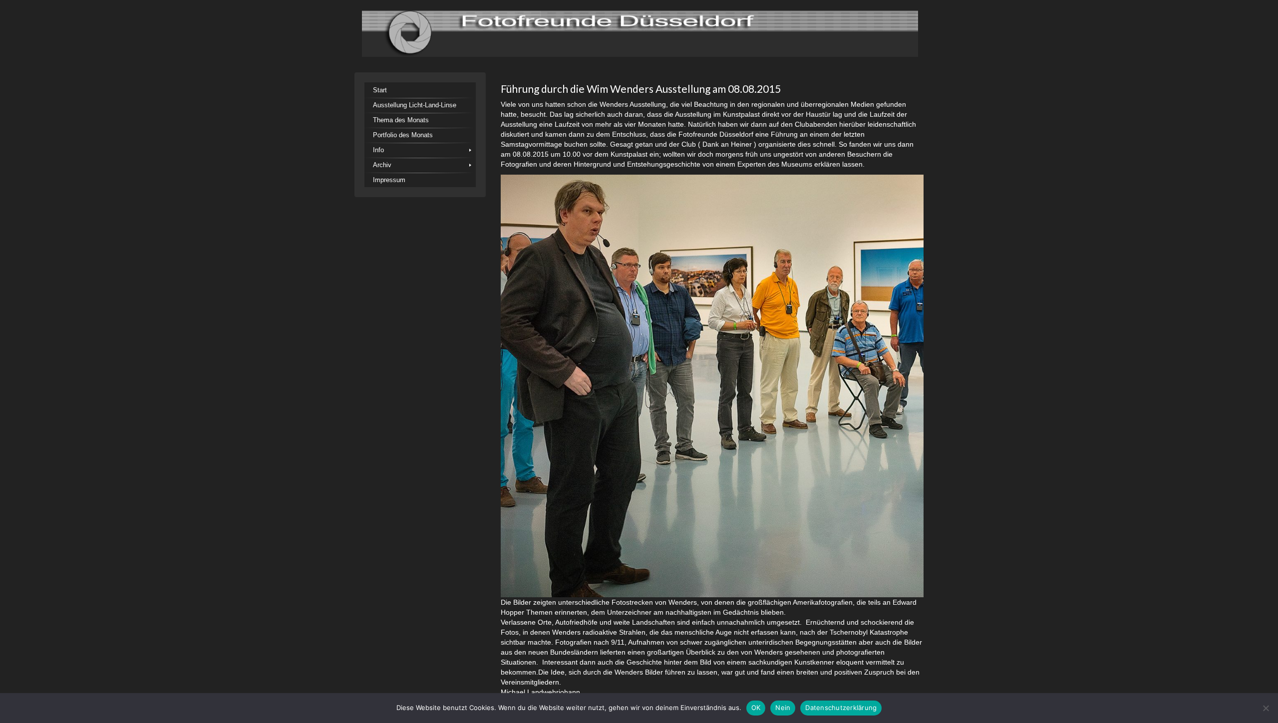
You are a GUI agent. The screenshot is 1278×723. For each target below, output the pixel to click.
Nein (782, 708)
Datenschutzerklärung (841, 708)
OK (756, 708)
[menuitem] (420, 89)
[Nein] (1266, 708)
